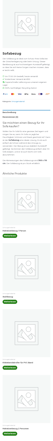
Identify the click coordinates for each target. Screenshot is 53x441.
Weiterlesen (10, 236)
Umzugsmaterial (18, 101)
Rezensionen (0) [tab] (10, 117)
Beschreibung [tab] (9, 112)
